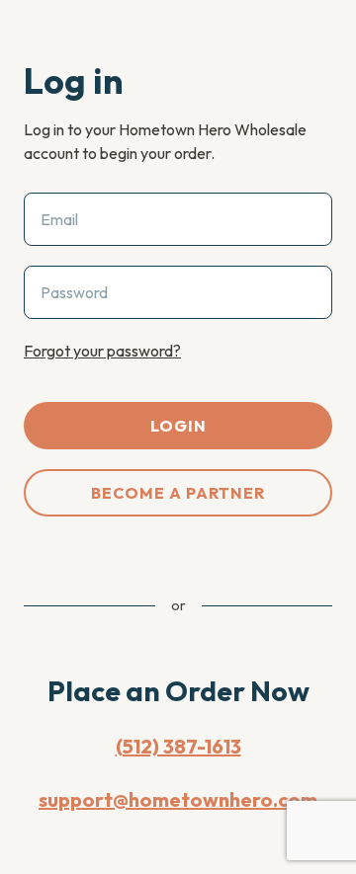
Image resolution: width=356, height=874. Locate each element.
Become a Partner (178, 493)
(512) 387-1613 (178, 746)
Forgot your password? (102, 350)
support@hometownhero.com (178, 799)
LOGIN (178, 426)
